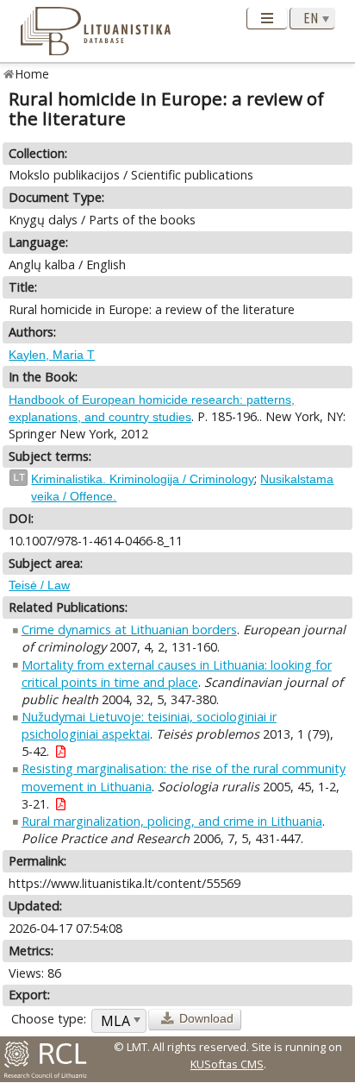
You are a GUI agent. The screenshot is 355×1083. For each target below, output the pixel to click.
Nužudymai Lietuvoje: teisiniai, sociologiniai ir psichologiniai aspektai (149, 725)
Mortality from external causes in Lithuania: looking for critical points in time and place (177, 673)
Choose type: (48, 1019)
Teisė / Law (39, 585)
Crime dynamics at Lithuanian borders (129, 629)
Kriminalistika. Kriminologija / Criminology (142, 479)
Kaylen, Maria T (52, 355)
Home (32, 74)
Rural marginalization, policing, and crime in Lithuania (172, 821)
